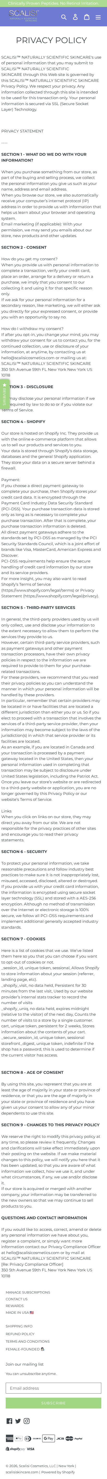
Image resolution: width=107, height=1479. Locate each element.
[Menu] (98, 16)
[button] (5, 394)
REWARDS (15, 1306)
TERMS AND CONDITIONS (28, 1341)
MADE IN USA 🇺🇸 (20, 1312)
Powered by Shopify (58, 1472)
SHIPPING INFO (19, 1326)
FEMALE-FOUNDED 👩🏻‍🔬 (25, 1349)
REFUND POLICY (20, 1334)
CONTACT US (17, 1299)
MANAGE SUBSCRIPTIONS (28, 1292)
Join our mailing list (25, 1364)
